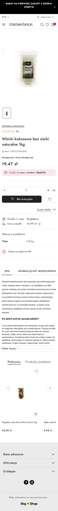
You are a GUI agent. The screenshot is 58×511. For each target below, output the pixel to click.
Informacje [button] (10, 463)
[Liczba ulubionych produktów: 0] (47, 24)
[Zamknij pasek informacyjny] (54, 7)
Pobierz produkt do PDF (20, 251)
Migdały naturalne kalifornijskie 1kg (19, 422)
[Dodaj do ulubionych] (50, 199)
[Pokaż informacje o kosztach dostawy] (39, 224)
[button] (10, 131)
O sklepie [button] (9, 471)
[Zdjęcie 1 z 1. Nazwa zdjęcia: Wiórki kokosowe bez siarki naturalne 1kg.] (7, 113)
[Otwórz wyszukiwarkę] (42, 24)
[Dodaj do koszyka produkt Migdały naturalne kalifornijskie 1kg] (36, 414)
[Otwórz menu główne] (4, 24)
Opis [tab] (7, 271)
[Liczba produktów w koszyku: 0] (52, 24)
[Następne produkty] (50, 388)
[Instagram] (32, 482)
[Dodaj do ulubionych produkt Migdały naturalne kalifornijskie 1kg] (36, 371)
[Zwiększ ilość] (48, 190)
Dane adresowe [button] (13, 454)
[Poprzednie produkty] (8, 388)
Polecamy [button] (14, 362)
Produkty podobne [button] (38, 362)
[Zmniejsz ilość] (4, 190)
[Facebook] (26, 482)
